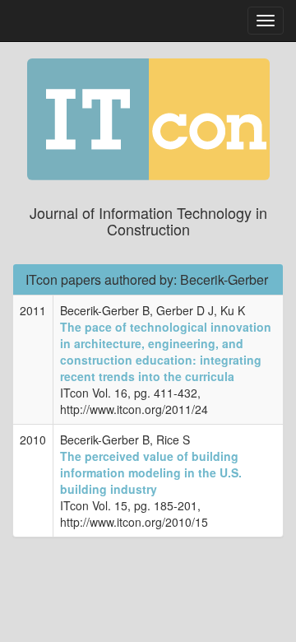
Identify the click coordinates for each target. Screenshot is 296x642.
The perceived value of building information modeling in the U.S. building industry (151, 472)
